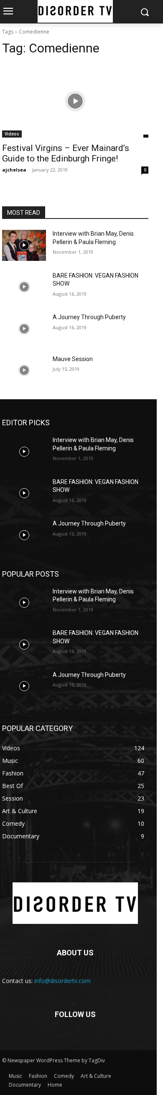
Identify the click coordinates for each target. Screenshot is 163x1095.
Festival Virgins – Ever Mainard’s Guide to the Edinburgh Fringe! (65, 153)
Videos (12, 134)
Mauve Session (73, 359)
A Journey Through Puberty (89, 317)
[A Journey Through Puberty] (24, 328)
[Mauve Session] (24, 370)
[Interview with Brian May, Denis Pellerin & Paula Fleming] (24, 245)
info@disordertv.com (62, 981)
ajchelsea (14, 169)
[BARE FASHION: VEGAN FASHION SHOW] (24, 287)
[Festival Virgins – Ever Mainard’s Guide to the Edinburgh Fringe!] (75, 101)
